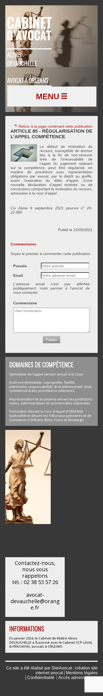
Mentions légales (82, 673)
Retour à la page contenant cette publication (54, 126)
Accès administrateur (78, 677)
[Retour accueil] (29, 25)
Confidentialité (40, 677)
